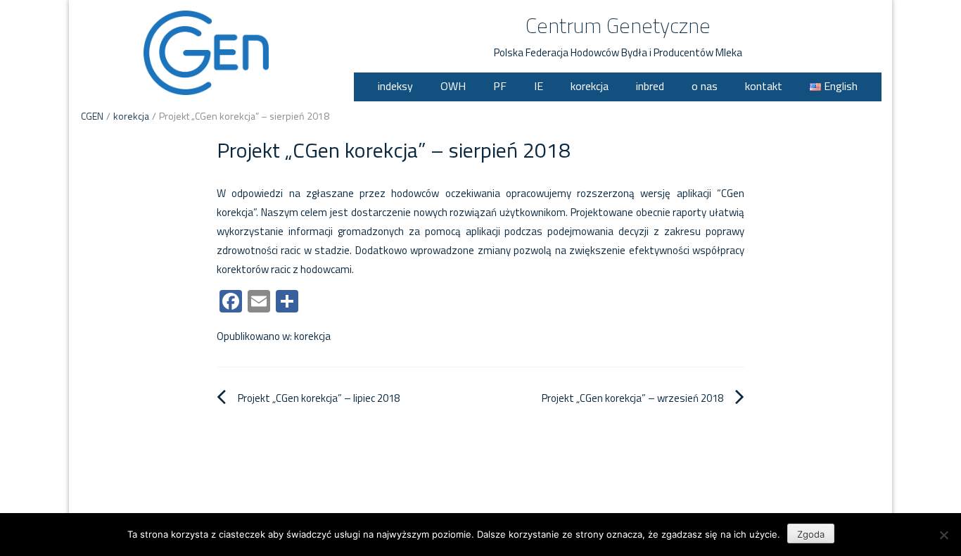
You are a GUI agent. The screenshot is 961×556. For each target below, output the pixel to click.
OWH (453, 85)
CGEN (92, 115)
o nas (705, 85)
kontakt (763, 85)
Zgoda (811, 534)
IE (538, 85)
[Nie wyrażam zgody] (943, 535)
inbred (650, 85)
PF (500, 85)
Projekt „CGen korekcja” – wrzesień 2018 (632, 398)
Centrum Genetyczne (618, 25)
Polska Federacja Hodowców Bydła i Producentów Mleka (618, 52)
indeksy (395, 85)
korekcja (590, 85)
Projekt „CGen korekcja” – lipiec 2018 (319, 398)
